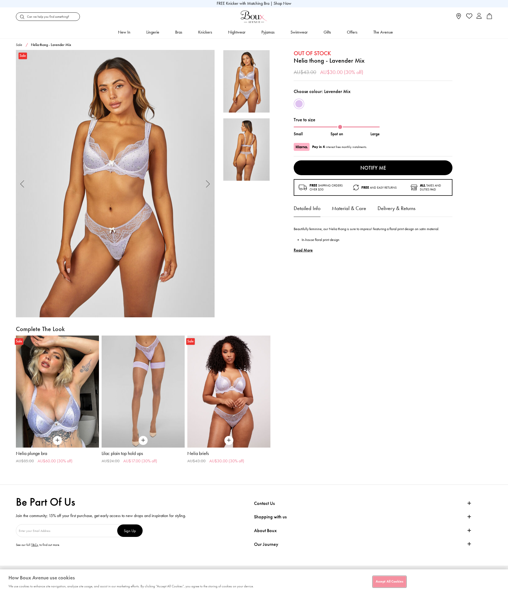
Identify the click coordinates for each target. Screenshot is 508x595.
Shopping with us (270, 517)
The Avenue (383, 32)
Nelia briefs (198, 453)
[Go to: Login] (479, 16)
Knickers (205, 32)
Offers (352, 32)
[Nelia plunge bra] (57, 392)
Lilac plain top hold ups (122, 453)
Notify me (373, 168)
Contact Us (264, 503)
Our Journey (266, 544)
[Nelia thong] (115, 184)
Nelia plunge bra (31, 453)
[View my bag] (489, 18)
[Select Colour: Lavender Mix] (299, 104)
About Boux (265, 530)
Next (208, 183)
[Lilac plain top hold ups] (143, 392)
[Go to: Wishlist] (468, 16)
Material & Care (349, 208)
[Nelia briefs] (228, 392)
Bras (178, 32)
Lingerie (152, 32)
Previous (22, 183)
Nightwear (237, 32)
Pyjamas (268, 32)
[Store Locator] (458, 18)
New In (124, 32)
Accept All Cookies (389, 581)
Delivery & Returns (396, 208)
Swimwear (299, 32)
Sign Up (130, 530)
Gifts (327, 32)
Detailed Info (307, 208)
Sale (19, 45)
